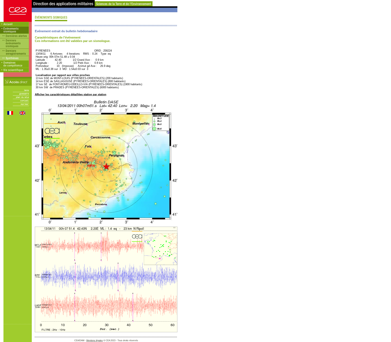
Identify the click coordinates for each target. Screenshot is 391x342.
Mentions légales (94, 340)
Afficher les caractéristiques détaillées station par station (70, 94)
